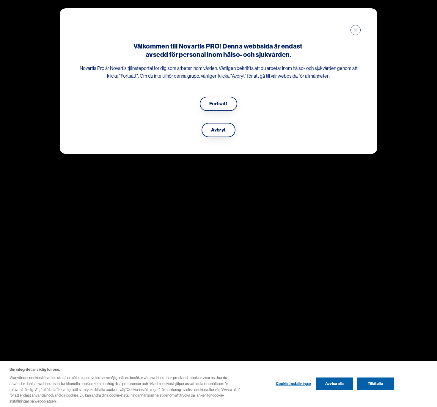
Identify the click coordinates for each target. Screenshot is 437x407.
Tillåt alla (375, 383)
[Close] (355, 30)
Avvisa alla (334, 383)
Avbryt (218, 130)
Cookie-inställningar (294, 383)
